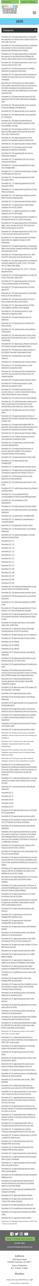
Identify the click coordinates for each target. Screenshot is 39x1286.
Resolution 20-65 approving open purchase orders (18, 816)
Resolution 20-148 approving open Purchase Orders (19, 362)
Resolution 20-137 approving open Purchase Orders (19, 433)
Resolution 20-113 (8, 555)
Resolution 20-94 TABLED (11, 641)
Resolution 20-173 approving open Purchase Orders (19, 201)
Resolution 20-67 (8, 806)
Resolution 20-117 (8, 541)
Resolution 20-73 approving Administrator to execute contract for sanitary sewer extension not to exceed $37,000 (19, 780)
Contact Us (6, 2)
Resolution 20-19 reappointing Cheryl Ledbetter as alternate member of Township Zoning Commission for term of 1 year (18, 1117)
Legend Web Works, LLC (23, 1280)
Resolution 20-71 (8, 792)
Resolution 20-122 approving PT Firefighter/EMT (18, 516)
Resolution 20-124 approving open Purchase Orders (19, 506)
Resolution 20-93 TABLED (11, 645)
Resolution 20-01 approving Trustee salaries (17, 1218)
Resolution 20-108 (8, 572)
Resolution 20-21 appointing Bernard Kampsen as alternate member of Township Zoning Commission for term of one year (18, 1100)
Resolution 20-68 (8, 803)
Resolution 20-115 (8, 548)
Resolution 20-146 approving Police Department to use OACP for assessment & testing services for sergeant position (19, 373)
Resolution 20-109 (8, 569)
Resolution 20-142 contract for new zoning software (19, 398)
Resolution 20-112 (8, 558)
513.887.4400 (19, 1243)
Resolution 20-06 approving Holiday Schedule (17, 1195)
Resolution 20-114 (8, 551)
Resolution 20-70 (8, 796)
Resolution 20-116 (8, 544)
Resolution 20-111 (8, 562)
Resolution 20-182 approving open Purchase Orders (19, 144)
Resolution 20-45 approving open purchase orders (18, 950)
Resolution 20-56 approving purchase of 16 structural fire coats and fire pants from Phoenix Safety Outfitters (19, 879)
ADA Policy (25, 1283)
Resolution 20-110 (8, 565)
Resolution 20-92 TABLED (11, 649)
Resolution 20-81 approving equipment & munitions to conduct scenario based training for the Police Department (19, 717)
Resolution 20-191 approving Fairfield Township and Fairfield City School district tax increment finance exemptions (19, 77)
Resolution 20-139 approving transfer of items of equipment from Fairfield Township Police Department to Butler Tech (19, 418)
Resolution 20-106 (8, 579)
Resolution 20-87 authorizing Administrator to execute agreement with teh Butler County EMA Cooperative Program (17, 681)
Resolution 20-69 (8, 799)
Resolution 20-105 (8, 583)
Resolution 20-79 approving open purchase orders (18, 729)
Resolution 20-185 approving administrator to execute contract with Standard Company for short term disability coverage (18, 123)
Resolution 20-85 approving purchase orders (17, 693)
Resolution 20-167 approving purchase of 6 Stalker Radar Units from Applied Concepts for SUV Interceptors (19, 239)
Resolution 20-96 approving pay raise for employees (19, 634)
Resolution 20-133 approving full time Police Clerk (19, 457)
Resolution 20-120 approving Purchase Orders (17, 525)
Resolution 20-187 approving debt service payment (19, 111)
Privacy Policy (15, 1283)
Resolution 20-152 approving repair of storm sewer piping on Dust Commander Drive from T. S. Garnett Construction (19, 337)
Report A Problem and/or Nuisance (28, 2)
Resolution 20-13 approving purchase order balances (19, 1153)
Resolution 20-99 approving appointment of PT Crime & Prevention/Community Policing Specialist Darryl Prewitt (19, 616)
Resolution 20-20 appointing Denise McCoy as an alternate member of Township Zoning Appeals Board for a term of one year (19, 1108)
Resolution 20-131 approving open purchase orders (19, 466)
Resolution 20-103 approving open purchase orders (19, 592)
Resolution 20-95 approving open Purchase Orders (19, 638)
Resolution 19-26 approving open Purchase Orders (19, 1070)
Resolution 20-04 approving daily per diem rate (17, 1205)
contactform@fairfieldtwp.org (19, 1247)
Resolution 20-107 (8, 576)
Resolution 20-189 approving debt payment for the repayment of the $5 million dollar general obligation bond (19, 99)
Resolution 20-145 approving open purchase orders (19, 380)
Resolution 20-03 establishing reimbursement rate (19, 1208)
